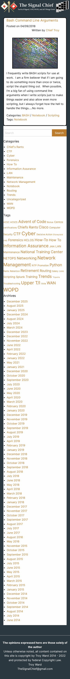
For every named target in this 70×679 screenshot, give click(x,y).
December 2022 (17, 336)
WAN (10, 203)
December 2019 (17, 415)
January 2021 (15, 367)
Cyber (11, 155)
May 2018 (13, 484)
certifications (10, 227)
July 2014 (13, 615)
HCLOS (29, 240)
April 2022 (13, 349)
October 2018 (15, 463)
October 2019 (15, 423)
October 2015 (15, 550)
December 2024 (17, 314)
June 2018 (13, 480)
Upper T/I (30, 282)
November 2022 (17, 340)
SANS (61, 271)
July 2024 (13, 323)
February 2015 (16, 585)
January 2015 (15, 589)
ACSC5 (14, 222)
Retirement (30, 270)
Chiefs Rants (28, 227)
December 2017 (17, 506)
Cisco (43, 227)
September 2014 (17, 607)
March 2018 (14, 493)
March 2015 (14, 580)
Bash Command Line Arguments (32, 20)
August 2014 (15, 611)
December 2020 (17, 371)
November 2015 (17, 545)
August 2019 (15, 432)
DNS (5, 240)
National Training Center (42, 252)
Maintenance (15, 177)
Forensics (13, 160)
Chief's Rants (15, 147)
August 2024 (15, 318)
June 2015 (13, 567)
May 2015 (13, 572)
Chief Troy (52, 30)
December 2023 (17, 332)
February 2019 (16, 445)
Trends (11, 194)
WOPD (11, 208)
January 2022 (16, 358)
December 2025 (17, 301)
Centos (58, 222)
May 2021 (13, 362)
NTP (34, 265)
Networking (27, 258)
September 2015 (17, 554)
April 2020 (13, 397)
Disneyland (58, 234)
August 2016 (15, 537)
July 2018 (13, 476)
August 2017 (15, 524)
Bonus (50, 222)
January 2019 (15, 449)
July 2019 (13, 436)
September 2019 (17, 428)
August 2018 (15, 471)
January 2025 (16, 310)
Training (31, 277)
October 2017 (15, 515)
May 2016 (13, 541)
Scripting (53, 115)
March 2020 (14, 401)
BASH (25, 115)
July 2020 (13, 384)
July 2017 (13, 528)
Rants (6, 271)
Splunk (20, 277)
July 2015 (13, 563)
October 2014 (15, 602)
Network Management (21, 182)
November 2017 (17, 511)
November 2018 (17, 458)
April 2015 (13, 576)
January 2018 (15, 502)
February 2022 (16, 353)
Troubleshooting (11, 283)
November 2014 (17, 598)
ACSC (6, 222)
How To (12, 164)
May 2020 (13, 393)
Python (56, 264)
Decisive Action (44, 234)
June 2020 (14, 388)
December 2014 (17, 593)
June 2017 (13, 532)
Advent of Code (32, 221)
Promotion (43, 265)
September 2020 (18, 380)
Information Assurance (21, 168)
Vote (43, 283)
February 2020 (16, 406)
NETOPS (9, 258)
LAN (9, 173)
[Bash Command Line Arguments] (35, 53)
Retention (15, 271)
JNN (52, 246)
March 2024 (14, 327)
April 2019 (13, 441)
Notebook (38, 115)
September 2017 (17, 519)
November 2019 (17, 419)
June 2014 (13, 620)
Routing (12, 190)
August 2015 (15, 559)
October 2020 (16, 375)
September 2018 (17, 467)
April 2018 (13, 489)
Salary (55, 271)
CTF (9, 151)
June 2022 (14, 345)
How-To (41, 240)
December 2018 (17, 454)
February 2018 (16, 497)
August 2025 (15, 305)
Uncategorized (16, 199)
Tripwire (56, 277)
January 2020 (16, 410)
